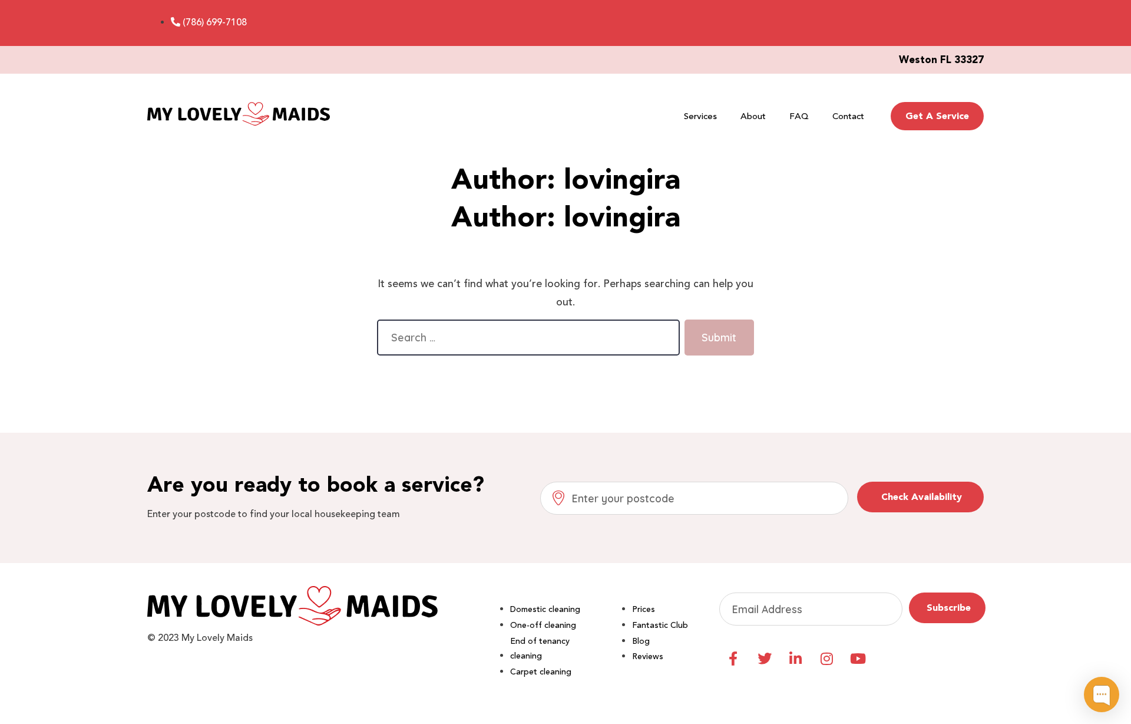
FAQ (799, 116)
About (753, 116)
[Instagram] (827, 658)
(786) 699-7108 (215, 22)
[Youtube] (858, 658)
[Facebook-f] (733, 658)
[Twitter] (764, 658)
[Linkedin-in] (796, 658)
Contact (848, 116)
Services (700, 116)
